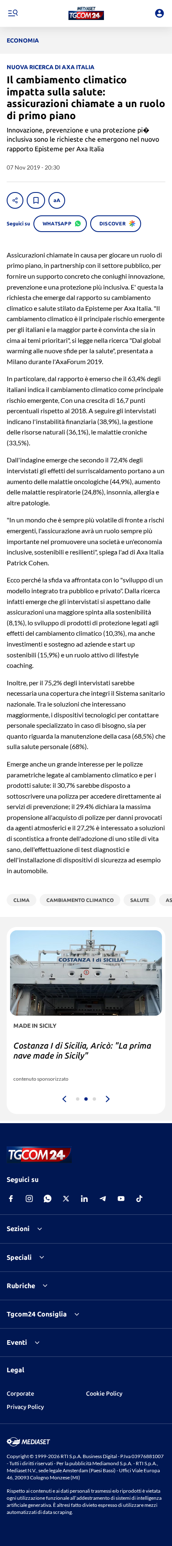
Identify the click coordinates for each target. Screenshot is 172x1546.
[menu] (12, 13)
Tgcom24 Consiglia (37, 1314)
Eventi (17, 1342)
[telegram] (103, 1198)
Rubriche (21, 1285)
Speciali (19, 1257)
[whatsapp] (47, 1198)
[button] (86, 13)
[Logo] (86, 13)
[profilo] (159, 13)
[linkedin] (84, 1198)
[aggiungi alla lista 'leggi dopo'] (36, 200)
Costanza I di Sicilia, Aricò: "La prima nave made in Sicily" (82, 1050)
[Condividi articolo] (15, 200)
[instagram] (29, 1198)
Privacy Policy (25, 1407)
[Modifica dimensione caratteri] (56, 200)
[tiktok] (139, 1198)
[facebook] (11, 1198)
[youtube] (121, 1198)
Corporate (20, 1393)
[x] (66, 1198)
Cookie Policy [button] (104, 1393)
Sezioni (18, 1228)
